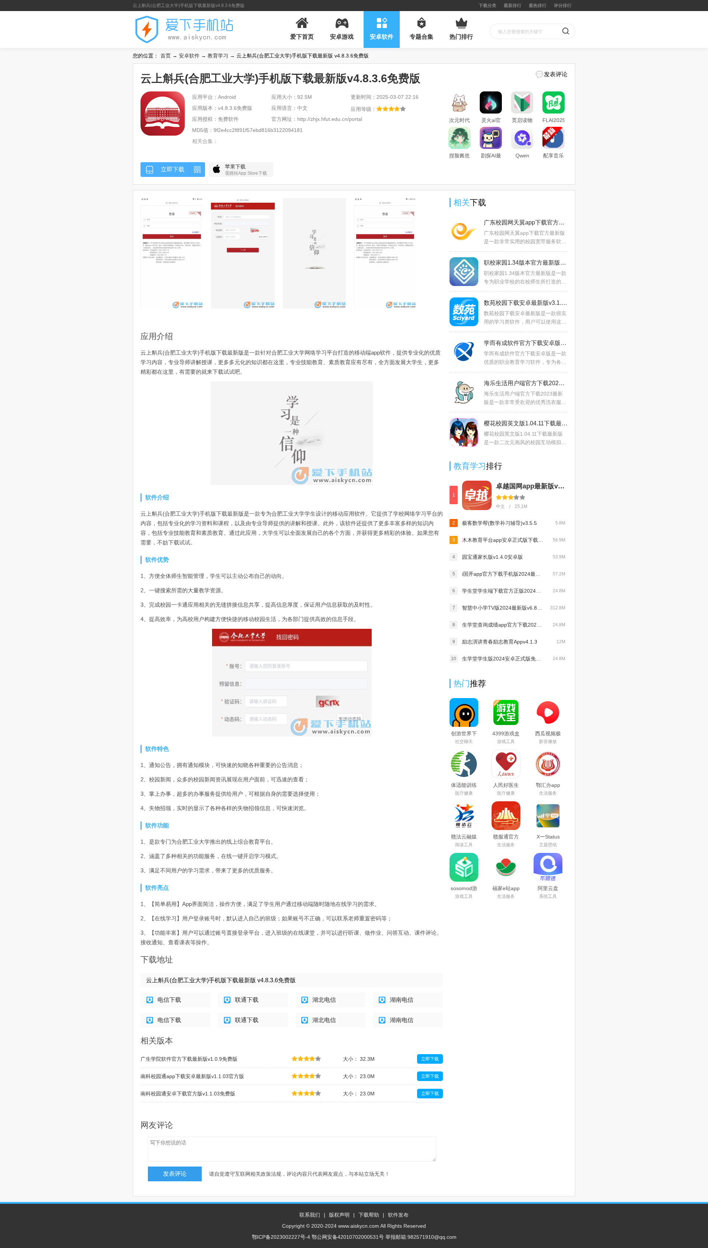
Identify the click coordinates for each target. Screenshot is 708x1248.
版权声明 (339, 1215)
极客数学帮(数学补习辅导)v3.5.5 (499, 523)
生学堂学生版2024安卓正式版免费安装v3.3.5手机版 (502, 659)
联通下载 (246, 1000)
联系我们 (309, 1215)
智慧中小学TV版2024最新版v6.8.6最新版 (502, 608)
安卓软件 (189, 56)
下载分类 (487, 5)
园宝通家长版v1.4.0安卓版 (492, 557)
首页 (165, 56)
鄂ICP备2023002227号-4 (281, 1237)
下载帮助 (368, 1215)
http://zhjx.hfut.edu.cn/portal (329, 119)
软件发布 (398, 1215)
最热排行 (537, 5)
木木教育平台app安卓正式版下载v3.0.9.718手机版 (502, 540)
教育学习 (218, 56)
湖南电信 (401, 1000)
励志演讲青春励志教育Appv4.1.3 (499, 642)
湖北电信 (324, 1000)
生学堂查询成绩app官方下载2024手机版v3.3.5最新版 (502, 625)
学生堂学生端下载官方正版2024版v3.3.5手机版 (502, 591)
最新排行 (512, 5)
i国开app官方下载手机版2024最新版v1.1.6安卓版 (502, 574)
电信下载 (169, 1000)
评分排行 (563, 5)
